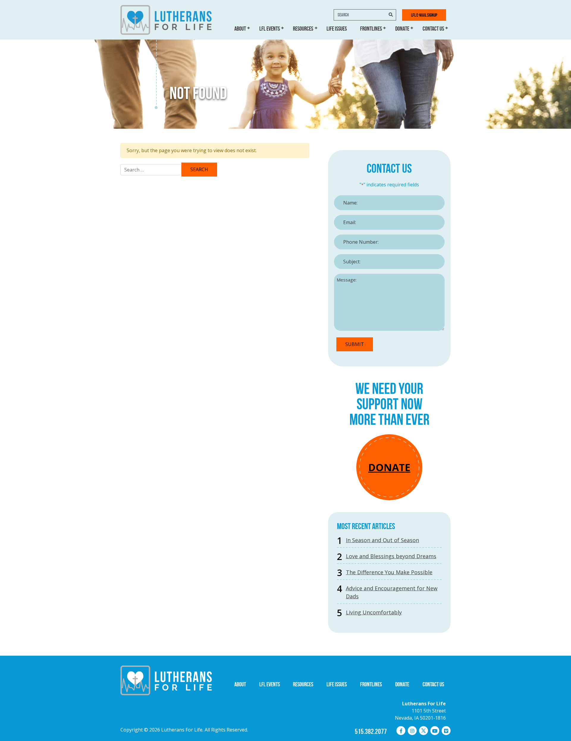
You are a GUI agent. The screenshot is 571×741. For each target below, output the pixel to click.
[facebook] (400, 730)
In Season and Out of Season (382, 540)
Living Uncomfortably (374, 612)
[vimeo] (446, 730)
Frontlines (371, 28)
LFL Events (269, 28)
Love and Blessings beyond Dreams (391, 556)
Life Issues (337, 28)
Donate (402, 28)
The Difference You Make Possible (389, 572)
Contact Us (433, 28)
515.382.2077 (371, 731)
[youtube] (434, 730)
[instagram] (412, 730)
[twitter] (423, 730)
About (240, 28)
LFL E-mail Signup (424, 15)
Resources (303, 28)
